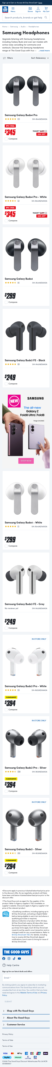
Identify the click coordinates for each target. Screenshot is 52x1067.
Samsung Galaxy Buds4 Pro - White (26, 197)
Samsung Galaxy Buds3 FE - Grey (24, 604)
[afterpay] (18, 1057)
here (40, 2)
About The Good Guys (18, 1017)
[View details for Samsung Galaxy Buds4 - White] (26, 496)
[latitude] (28, 1057)
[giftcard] (35, 1057)
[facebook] (3, 958)
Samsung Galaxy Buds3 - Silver (23, 849)
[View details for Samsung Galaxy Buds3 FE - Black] (26, 334)
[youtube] (19, 958)
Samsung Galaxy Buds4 (19, 278)
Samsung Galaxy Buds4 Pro (21, 115)
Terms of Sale (7, 1040)
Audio (23, 26)
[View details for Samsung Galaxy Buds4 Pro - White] (26, 170)
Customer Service (16, 1024)
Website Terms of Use (28, 992)
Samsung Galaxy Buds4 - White (23, 522)
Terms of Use (7, 1046)
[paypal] (7, 1057)
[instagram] (9, 958)
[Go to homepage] (5, 9)
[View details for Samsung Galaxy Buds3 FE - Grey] (26, 577)
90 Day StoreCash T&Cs (21, 934)
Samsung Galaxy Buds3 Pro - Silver (25, 767)
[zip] (45, 1053)
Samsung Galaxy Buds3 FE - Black (25, 360)
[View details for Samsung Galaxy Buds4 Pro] (26, 89)
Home (4, 26)
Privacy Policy (7, 1034)
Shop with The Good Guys (20, 1010)
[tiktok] (14, 958)
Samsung (14, 26)
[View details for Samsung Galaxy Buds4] (26, 252)
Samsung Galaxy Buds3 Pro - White (26, 686)
